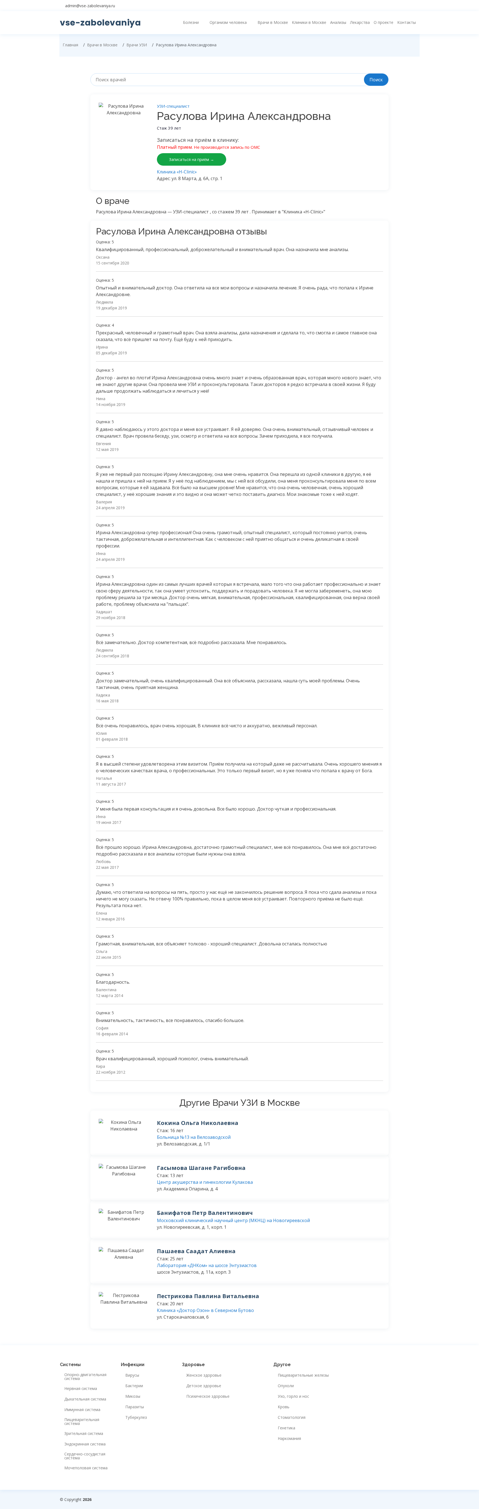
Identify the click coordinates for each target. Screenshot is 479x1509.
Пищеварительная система (81, 1421)
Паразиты (134, 1407)
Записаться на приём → (191, 159)
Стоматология (291, 1417)
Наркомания (289, 1438)
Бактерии (134, 1386)
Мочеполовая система (86, 1468)
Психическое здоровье (208, 1396)
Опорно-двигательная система (85, 1377)
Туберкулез (136, 1417)
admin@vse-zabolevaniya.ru (90, 5)
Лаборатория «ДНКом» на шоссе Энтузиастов (207, 1265)
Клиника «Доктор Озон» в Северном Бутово (205, 1310)
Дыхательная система (85, 1399)
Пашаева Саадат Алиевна (196, 1251)
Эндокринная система (85, 1444)
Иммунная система (82, 1410)
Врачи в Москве (273, 22)
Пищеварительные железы (303, 1375)
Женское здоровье (203, 1375)
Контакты (406, 22)
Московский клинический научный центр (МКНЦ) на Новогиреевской (233, 1220)
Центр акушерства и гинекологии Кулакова (205, 1182)
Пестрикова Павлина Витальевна (208, 1296)
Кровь (283, 1407)
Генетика (286, 1428)
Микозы (132, 1396)
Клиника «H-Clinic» (177, 172)
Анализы (338, 22)
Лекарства (360, 22)
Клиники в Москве (309, 22)
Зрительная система (83, 1433)
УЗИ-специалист (173, 106)
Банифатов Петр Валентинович (205, 1213)
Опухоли (286, 1386)
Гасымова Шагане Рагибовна (201, 1168)
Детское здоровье (203, 1386)
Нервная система (80, 1389)
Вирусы (132, 1375)
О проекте (383, 22)
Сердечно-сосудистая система (84, 1456)
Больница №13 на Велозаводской (194, 1137)
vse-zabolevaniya (100, 23)
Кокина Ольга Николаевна (197, 1123)
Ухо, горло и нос (293, 1396)
